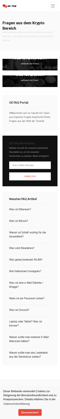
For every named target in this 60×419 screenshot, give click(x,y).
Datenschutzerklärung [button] (17, 403)
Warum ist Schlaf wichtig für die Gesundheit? (27, 234)
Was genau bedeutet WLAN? (25, 259)
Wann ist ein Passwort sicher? (26, 298)
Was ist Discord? (19, 310)
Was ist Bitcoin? (18, 220)
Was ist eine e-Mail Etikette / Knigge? (26, 284)
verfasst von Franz (29, 63)
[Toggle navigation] (53, 6)
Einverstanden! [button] (30, 412)
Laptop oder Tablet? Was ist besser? (25, 323)
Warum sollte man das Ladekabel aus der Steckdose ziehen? (28, 354)
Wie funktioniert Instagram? (25, 271)
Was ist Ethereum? (20, 209)
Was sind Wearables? (21, 248)
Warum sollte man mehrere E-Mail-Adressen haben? (29, 339)
